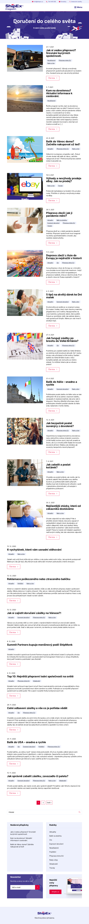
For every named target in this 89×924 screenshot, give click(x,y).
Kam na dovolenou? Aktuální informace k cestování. (59, 93)
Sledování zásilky (76, 1)
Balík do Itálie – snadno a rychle (61, 383)
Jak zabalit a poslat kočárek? (58, 466)
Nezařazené (54, 848)
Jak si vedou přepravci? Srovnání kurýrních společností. (61, 53)
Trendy (52, 868)
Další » (49, 802)
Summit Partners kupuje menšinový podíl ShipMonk (39, 644)
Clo (50, 840)
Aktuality (52, 832)
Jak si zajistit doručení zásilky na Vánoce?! (34, 613)
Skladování (53, 864)
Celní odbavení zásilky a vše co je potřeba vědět (37, 708)
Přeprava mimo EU (56, 856)
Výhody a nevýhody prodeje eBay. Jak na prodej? (63, 180)
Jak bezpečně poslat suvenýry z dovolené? (60, 425)
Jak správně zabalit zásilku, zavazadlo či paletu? (37, 776)
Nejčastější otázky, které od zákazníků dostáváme (63, 507)
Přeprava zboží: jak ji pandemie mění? (59, 214)
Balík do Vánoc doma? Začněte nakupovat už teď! (63, 143)
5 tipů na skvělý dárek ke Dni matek (64, 296)
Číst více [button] (51, 78)
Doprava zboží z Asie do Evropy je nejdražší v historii (64, 257)
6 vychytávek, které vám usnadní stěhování (34, 549)
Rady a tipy (53, 860)
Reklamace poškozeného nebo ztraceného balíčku (38, 579)
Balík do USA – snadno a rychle (26, 742)
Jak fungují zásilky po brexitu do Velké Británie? (62, 340)
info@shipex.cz (38, 1)
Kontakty (63, 1)
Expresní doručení (56, 844)
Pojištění (52, 852)
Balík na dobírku (55, 836)
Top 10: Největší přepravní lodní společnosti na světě (40, 676)
